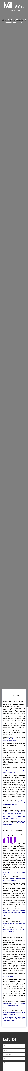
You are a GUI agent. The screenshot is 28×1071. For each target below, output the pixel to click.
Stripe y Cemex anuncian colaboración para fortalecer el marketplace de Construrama (14, 802)
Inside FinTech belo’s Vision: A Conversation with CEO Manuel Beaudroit (14, 822)
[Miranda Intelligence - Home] (14, 5)
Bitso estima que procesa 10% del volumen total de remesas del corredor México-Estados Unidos (14, 770)
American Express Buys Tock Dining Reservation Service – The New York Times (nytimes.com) (14, 1018)
